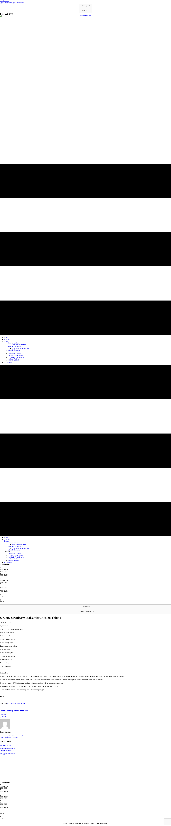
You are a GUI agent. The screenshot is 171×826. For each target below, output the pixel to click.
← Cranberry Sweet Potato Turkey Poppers (13, 736)
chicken (3, 710)
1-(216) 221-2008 (5, 745)
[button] (85, 6)
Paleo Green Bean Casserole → (10, 737)
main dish (24, 710)
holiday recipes (13, 710)
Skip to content (4, 1)
